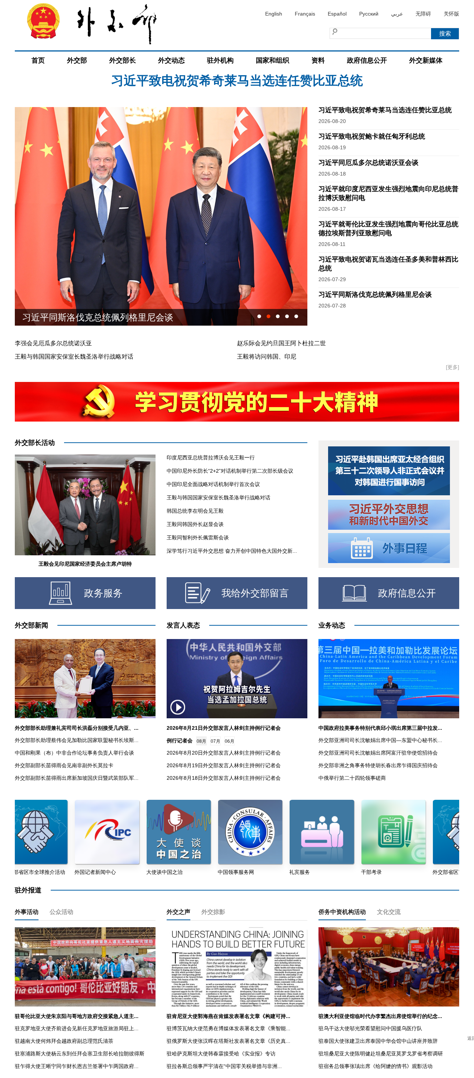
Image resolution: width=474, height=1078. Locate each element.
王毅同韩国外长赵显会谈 (195, 524)
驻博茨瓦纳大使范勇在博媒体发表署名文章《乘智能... (228, 1028)
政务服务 (103, 593)
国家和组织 (272, 60)
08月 (201, 741)
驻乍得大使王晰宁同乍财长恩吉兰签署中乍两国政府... (76, 1066)
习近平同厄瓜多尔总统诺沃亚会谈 (368, 162)
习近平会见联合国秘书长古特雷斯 (89, 317)
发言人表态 (183, 625)
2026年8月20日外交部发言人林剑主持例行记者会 (224, 753)
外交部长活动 (35, 442)
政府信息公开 (367, 60)
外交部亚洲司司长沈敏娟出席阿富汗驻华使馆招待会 (378, 753)
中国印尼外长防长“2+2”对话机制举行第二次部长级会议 (230, 471)
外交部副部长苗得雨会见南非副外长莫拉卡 (64, 765)
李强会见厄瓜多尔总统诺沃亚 (53, 343)
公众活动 (61, 912)
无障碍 (423, 14)
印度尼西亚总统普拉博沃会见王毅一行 (211, 457)
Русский (368, 14)
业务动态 (331, 625)
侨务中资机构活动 (342, 912)
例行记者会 (180, 740)
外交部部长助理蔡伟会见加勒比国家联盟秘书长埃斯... (76, 740)
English (273, 14)
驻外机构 (220, 60)
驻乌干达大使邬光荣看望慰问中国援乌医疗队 (370, 1028)
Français (305, 14)
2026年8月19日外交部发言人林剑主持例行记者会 (224, 765)
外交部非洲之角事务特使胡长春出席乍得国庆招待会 (378, 765)
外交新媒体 (426, 60)
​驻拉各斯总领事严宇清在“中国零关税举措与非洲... (224, 1066)
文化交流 (389, 912)
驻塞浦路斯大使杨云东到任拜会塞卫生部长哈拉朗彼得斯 (79, 1054)
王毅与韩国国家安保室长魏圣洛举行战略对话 (74, 356)
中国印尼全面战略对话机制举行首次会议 (213, 484)
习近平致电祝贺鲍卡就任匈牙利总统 (237, 88)
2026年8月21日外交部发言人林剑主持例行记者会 (224, 728)
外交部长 (122, 60)
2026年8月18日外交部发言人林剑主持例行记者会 (224, 778)
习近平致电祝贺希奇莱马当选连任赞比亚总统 (385, 110)
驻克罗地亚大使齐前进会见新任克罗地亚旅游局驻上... (76, 1028)
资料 (318, 60)
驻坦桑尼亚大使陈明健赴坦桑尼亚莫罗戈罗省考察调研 (380, 1054)
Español (337, 14)
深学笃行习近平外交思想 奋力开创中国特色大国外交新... (232, 551)
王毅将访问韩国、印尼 (266, 356)
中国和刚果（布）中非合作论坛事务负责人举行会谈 (74, 753)
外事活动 (27, 912)
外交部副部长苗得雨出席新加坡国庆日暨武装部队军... (76, 778)
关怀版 (451, 14)
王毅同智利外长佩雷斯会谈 (198, 537)
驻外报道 (28, 890)
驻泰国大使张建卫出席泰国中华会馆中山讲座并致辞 (378, 1041)
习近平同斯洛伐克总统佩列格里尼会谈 (375, 294)
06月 (229, 741)
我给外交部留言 (255, 593)
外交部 (77, 60)
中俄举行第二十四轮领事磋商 (352, 778)
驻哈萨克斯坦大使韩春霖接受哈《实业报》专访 (221, 1054)
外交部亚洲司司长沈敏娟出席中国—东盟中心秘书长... (380, 740)
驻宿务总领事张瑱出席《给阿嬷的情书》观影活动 (375, 1066)
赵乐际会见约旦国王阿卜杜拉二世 (281, 343)
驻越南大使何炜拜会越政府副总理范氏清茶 (64, 1041)
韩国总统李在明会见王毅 (195, 511)
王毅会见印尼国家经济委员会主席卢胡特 (85, 564)
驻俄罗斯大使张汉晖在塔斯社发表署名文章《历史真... (228, 1041)
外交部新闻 (31, 625)
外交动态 (171, 60)
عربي (397, 14)
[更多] (452, 367)
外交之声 (178, 912)
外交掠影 (213, 912)
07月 (215, 741)
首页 (38, 60)
